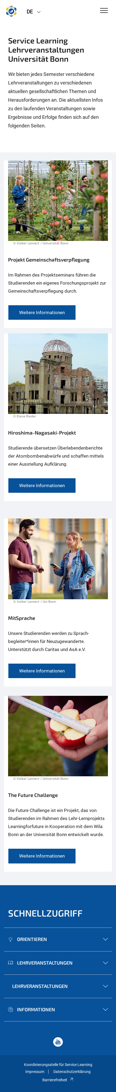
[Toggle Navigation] (104, 10)
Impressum (34, 1071)
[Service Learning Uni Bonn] (11, 11)
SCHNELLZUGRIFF (45, 912)
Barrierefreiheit (54, 1080)
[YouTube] (58, 1042)
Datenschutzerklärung (72, 1071)
